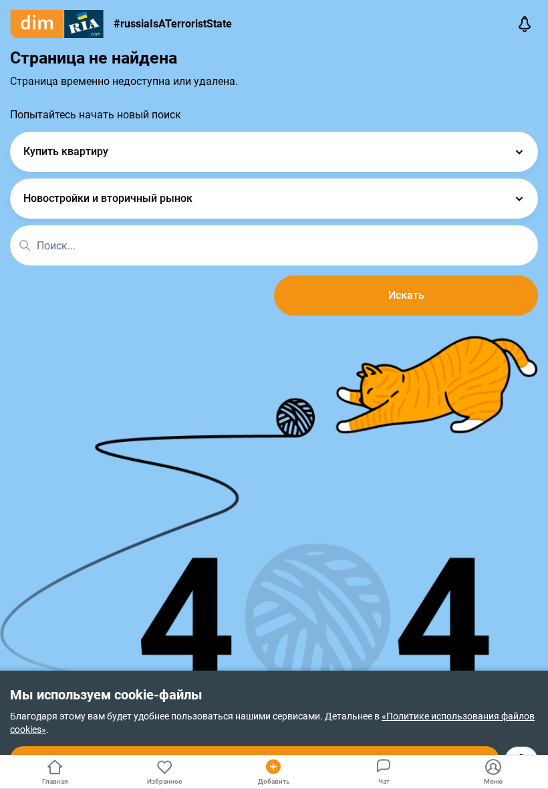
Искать (406, 295)
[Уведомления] (524, 24)
